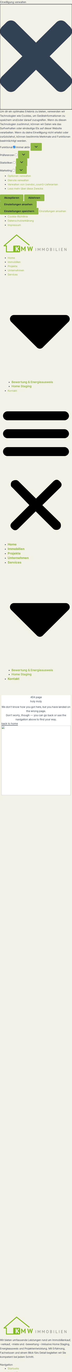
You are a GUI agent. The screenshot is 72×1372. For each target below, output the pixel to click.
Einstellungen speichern (19, 211)
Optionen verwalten (19, 175)
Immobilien (14, 262)
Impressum (14, 225)
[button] (36, 56)
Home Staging (22, 386)
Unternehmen (16, 270)
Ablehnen (34, 197)
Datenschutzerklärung (21, 220)
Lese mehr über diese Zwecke (25, 188)
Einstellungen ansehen (18, 204)
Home (11, 257)
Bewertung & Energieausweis (32, 382)
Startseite (13, 1368)
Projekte (12, 266)
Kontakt (12, 390)
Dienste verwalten (18, 180)
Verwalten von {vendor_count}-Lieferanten (33, 184)
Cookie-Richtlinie (18, 216)
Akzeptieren (11, 197)
